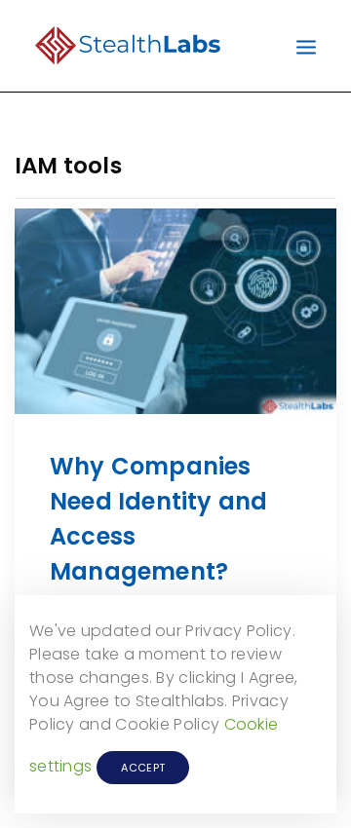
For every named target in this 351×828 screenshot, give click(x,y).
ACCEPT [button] (143, 767)
